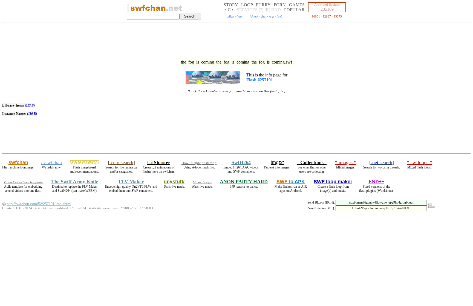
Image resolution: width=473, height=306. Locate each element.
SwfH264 (241, 162)
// (230, 16)
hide (430, 204)
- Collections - (312, 162)
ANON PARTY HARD (244, 181)
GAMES (297, 4)
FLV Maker (131, 181)
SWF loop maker (333, 181)
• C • (229, 9)
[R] (267, 9)
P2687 (327, 16)
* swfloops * (419, 162)
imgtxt (277, 162)
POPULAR (294, 9)
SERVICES (247, 9)
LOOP (247, 4)
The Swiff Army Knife (74, 181)
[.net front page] (128, 9)
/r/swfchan (51, 162)
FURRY (263, 4)
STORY (231, 4)
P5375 (338, 16)
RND (276, 9)
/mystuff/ (174, 181)
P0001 (316, 16)
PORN (280, 4)
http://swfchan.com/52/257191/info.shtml (39, 204)
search (121, 162)
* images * (345, 162)
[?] (261, 9)
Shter (158, 162)
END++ (376, 181)
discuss (431, 206)
